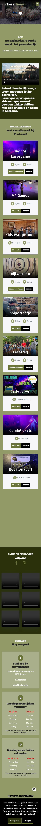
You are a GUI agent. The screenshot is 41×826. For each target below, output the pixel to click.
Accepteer (14, 821)
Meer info (16, 211)
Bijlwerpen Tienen (16, 289)
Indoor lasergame (16, 172)
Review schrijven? (20, 796)
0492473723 (20, 679)
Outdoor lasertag (16, 367)
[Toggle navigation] (37, 4)
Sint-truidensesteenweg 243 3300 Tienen (21, 672)
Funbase (14, 4)
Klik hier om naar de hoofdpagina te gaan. (20, 50)
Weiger (27, 821)
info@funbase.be (20, 685)
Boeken (29, 172)
